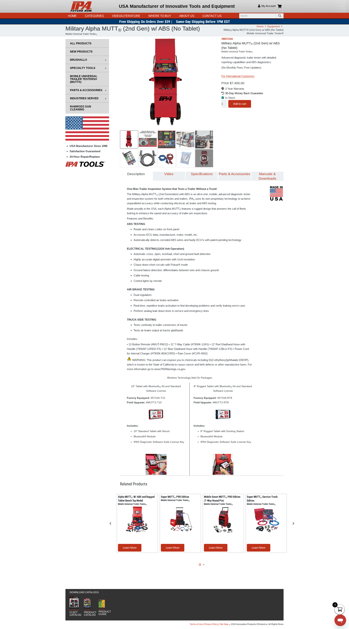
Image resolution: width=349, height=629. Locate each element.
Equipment (273, 26)
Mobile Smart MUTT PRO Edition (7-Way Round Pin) (222, 500)
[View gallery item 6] (129, 158)
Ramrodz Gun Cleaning (80, 108)
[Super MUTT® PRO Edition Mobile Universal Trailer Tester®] (180, 519)
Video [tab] (168, 174)
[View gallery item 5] (204, 139)
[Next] (293, 523)
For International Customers (237, 76)
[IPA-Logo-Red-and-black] (81, 6)
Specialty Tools (82, 67)
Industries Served (84, 98)
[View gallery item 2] (148, 139)
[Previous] (110, 523)
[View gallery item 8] (166, 158)
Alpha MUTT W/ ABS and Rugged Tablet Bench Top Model (136, 500)
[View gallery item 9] (185, 158)
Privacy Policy (211, 624)
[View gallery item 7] (148, 158)
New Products (81, 51)
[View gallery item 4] (185, 139)
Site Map (224, 624)
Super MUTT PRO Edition (175, 498)
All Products (80, 43)
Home (260, 26)
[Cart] (280, 6)
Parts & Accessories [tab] (234, 174)
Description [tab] (136, 174)
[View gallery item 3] (166, 139)
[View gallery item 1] (129, 139)
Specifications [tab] (202, 174)
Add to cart (239, 103)
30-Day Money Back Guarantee (244, 93)
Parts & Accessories (86, 90)
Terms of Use (196, 624)
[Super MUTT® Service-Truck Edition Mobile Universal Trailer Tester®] (266, 519)
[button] (142, 16)
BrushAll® (78, 59)
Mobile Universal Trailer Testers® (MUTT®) (83, 79)
